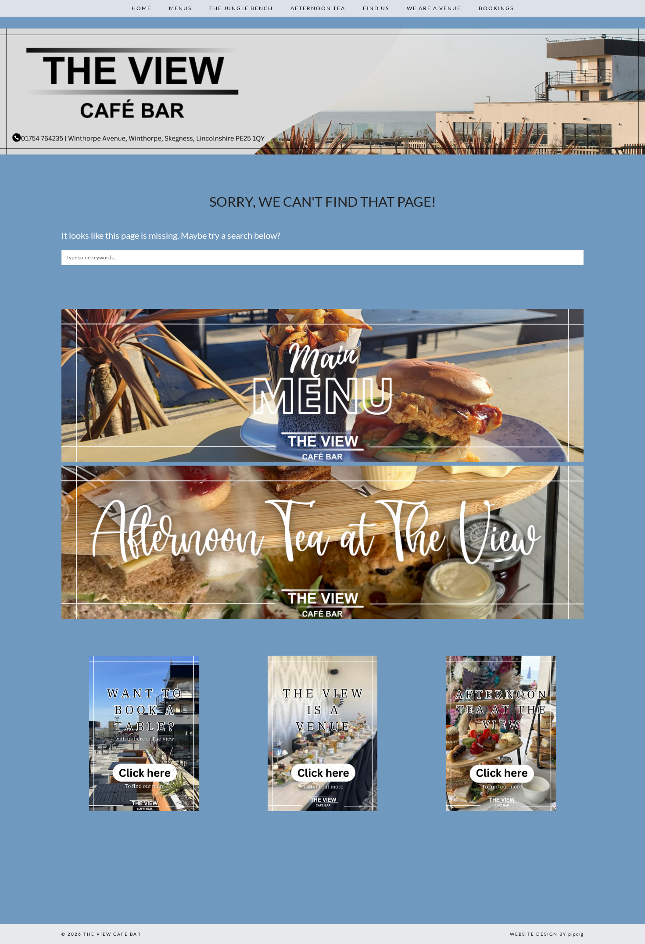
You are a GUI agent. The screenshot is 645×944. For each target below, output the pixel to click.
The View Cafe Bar (112, 934)
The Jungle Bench (241, 8)
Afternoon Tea (317, 8)
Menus (180, 8)
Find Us (376, 8)
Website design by (547, 934)
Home (141, 8)
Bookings (496, 8)
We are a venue (434, 8)
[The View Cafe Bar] (322, 91)
